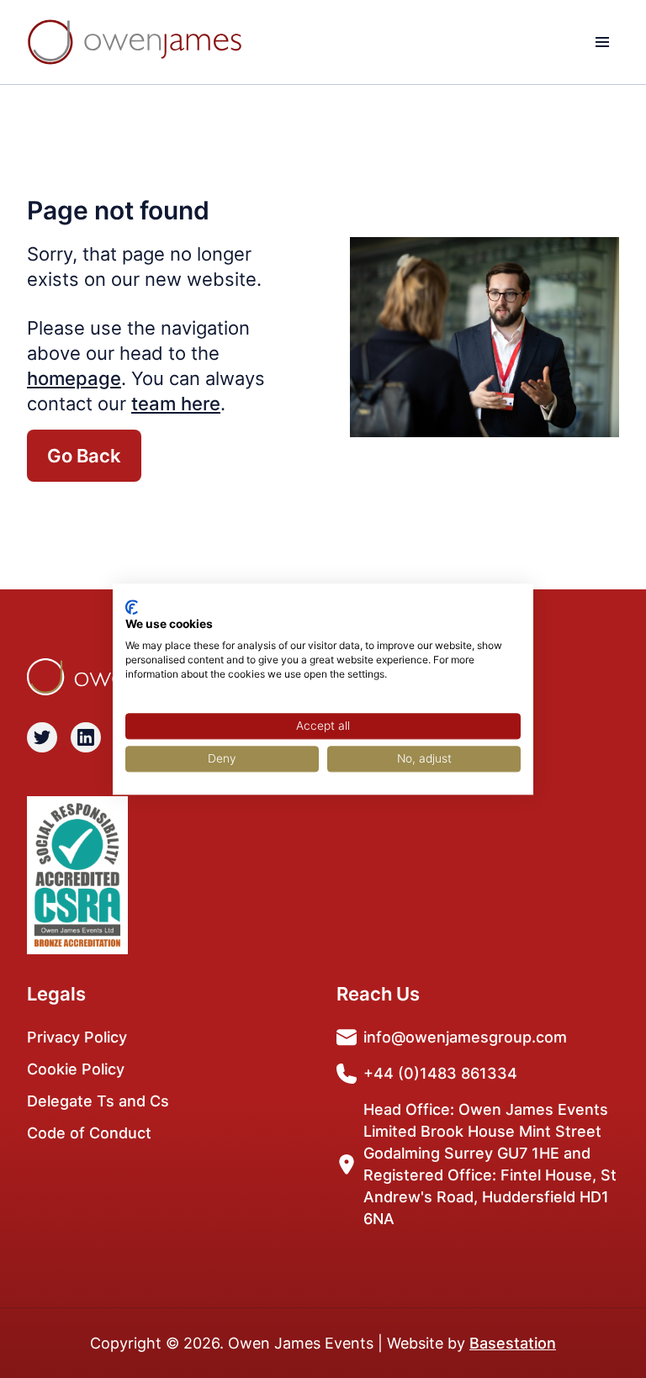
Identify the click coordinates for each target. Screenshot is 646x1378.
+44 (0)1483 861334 (440, 1073)
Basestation (512, 1343)
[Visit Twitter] (42, 737)
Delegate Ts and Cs (98, 1101)
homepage (74, 378)
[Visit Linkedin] (86, 737)
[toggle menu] (602, 42)
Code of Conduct (89, 1133)
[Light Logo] (134, 42)
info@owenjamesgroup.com (465, 1037)
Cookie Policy (75, 1069)
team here (175, 403)
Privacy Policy (77, 1037)
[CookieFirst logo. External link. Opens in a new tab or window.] (131, 607)
